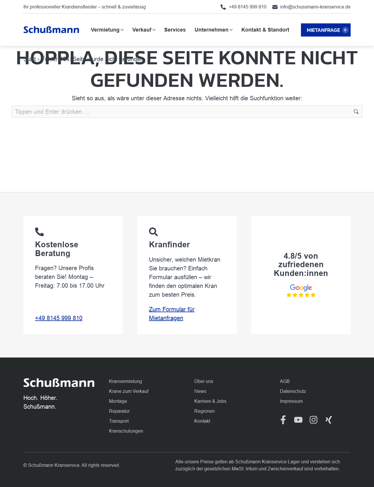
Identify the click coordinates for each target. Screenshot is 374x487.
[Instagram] (313, 420)
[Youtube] (298, 420)
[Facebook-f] (283, 420)
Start (29, 59)
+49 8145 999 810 (58, 318)
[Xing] (329, 420)
